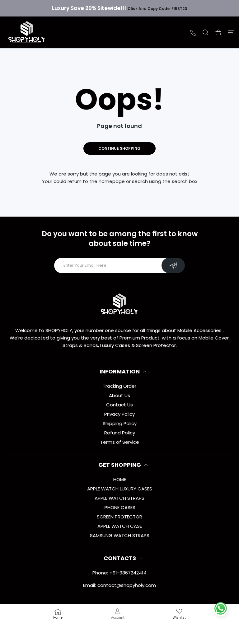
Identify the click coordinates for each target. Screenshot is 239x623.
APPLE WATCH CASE (119, 526)
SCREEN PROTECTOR (119, 516)
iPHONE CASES (119, 507)
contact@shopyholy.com (126, 585)
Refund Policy (119, 432)
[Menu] (231, 32)
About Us (119, 395)
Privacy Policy (119, 414)
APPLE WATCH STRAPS (119, 498)
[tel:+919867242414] (193, 32)
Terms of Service (119, 442)
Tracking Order (119, 386)
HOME (119, 479)
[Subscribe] (173, 265)
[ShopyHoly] (27, 32)
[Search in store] (205, 32)
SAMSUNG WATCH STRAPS (119, 535)
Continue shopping (119, 148)
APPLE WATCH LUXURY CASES (119, 488)
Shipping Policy (120, 423)
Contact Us (119, 404)
